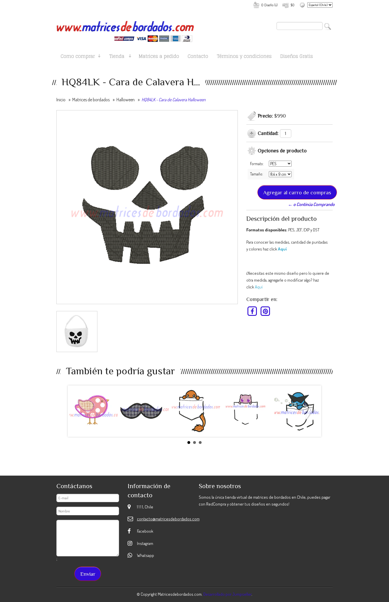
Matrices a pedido (159, 57)
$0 (292, 5)
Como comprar (78, 57)
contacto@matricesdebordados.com (168, 519)
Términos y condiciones (244, 57)
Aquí (282, 249)
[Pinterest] (265, 311)
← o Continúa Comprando (311, 204)
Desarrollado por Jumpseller (227, 594)
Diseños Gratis (296, 57)
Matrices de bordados (91, 99)
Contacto (198, 57)
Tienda (116, 57)
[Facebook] (252, 311)
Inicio (60, 99)
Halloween (125, 99)
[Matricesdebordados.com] (125, 29)
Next (309, 412)
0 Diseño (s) (269, 5)
